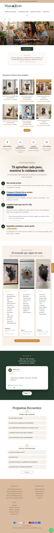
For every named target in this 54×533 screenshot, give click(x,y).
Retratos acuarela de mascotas (14, 493)
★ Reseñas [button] (52, 267)
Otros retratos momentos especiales (14, 497)
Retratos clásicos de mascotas (14, 489)
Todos (27, 130)
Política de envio (14, 514)
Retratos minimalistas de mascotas (14, 491)
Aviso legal (14, 505)
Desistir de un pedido (27, 525)
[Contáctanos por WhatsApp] (51, 530)
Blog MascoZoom (39, 493)
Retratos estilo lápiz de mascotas (14, 495)
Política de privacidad (14, 507)
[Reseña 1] (8, 387)
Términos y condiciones (14, 509)
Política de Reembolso (14, 511)
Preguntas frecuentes (39, 489)
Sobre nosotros (39, 495)
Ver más (27, 472)
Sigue (26, 393)
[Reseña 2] (9, 387)
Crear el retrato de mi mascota (27, 340)
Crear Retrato (27, 49)
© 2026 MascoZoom (17, 527)
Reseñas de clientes (39, 491)
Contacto (39, 497)
